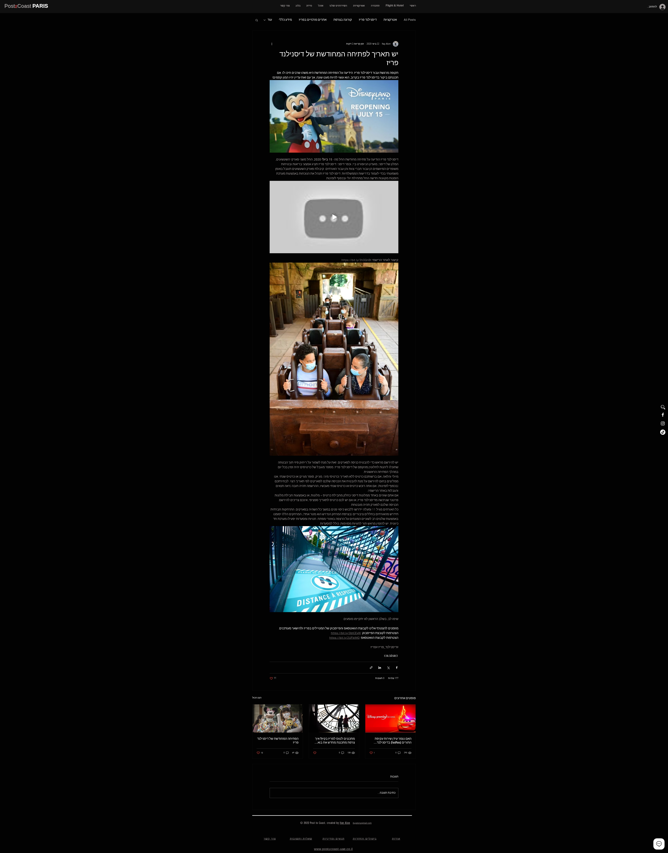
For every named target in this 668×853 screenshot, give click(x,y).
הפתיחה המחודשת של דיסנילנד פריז (278, 740)
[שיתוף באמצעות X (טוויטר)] (388, 667)
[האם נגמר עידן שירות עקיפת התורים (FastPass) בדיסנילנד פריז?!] (390, 718)
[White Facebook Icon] (662, 414)
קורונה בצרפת (342, 20)
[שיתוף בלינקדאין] (379, 667)
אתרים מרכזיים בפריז (313, 20)
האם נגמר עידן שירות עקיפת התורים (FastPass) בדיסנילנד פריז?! (393, 740)
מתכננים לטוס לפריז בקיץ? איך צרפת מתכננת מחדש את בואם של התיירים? (335, 740)
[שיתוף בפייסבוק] (396, 667)
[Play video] (334, 217)
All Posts (410, 20)
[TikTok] (662, 432)
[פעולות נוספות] (272, 44)
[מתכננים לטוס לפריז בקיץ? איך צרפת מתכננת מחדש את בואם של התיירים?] (334, 718)
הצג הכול (256, 697)
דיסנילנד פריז (368, 20)
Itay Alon (345, 823)
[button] (338, 6)
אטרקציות (390, 20)
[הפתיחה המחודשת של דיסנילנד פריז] (277, 718)
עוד (270, 20)
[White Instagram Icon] (662, 423)
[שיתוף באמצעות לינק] (371, 667)
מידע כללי (285, 20)
